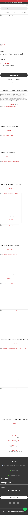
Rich (2, 52)
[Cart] (27, 5)
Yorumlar (12, 90)
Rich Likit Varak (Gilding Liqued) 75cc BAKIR (10, 245)
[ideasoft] (7, 516)
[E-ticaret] (14, 516)
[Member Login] (23, 5)
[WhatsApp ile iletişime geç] (25, 509)
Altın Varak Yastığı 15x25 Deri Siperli (8, 152)
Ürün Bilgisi (4, 90)
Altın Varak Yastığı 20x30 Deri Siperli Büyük (9, 126)
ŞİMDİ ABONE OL (14, 497)
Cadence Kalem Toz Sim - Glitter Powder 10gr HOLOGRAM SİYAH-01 (14, 339)
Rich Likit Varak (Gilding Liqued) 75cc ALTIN (9, 274)
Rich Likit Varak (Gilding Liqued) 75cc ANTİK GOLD (11, 184)
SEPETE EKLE (14, 75)
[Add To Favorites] (3, 57)
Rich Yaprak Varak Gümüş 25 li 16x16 (8, 301)
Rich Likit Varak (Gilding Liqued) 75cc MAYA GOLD (11, 216)
